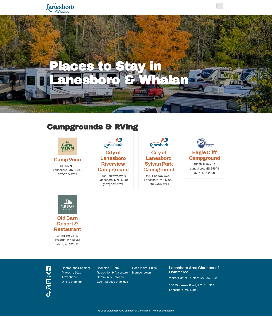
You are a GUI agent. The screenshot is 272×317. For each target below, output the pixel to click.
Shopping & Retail (108, 268)
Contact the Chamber (76, 268)
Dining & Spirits (72, 281)
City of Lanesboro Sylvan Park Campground (158, 161)
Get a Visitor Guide (144, 268)
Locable (169, 310)
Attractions (69, 277)
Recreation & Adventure (112, 272)
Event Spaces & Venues (112, 281)
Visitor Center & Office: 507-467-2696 (193, 278)
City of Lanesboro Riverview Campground (113, 161)
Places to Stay (71, 272)
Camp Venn (67, 159)
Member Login (141, 272)
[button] (219, 6)
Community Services (110, 277)
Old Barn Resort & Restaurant (67, 223)
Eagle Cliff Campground (204, 155)
